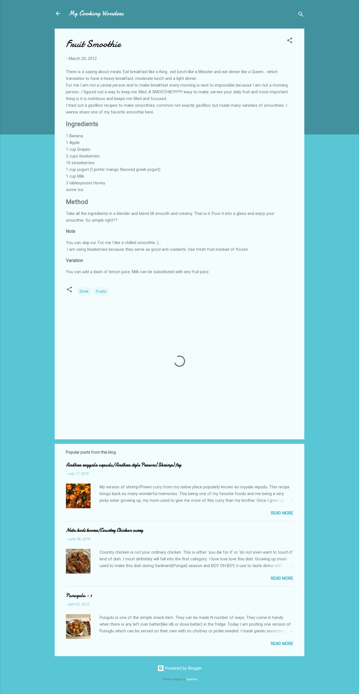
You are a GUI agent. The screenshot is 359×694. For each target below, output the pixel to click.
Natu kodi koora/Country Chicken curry (104, 530)
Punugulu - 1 (79, 595)
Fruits (101, 291)
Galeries (191, 679)
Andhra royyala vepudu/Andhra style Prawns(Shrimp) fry (123, 464)
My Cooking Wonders (96, 13)
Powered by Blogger (183, 668)
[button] (289, 41)
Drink (84, 291)
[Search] (301, 15)
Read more (282, 513)
